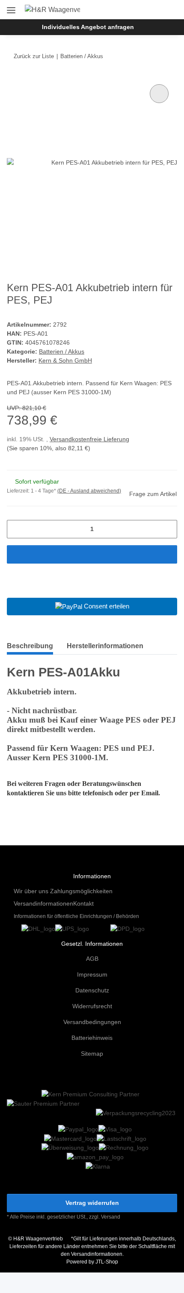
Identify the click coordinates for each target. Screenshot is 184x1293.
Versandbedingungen (92, 1021)
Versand (110, 1217)
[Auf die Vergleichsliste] (159, 93)
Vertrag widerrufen (92, 1202)
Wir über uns (31, 891)
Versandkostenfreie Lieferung (89, 439)
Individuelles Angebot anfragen (88, 27)
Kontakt (83, 903)
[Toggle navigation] (11, 7)
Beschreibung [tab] (30, 645)
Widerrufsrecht (92, 1006)
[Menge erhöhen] (167, 529)
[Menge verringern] (16, 529)
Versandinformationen (43, 903)
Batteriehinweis (92, 1037)
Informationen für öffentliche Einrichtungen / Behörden (76, 916)
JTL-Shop (106, 1262)
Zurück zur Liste (34, 56)
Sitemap (92, 1053)
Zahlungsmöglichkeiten (81, 891)
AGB (92, 958)
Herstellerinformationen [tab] (105, 645)
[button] (143, 9)
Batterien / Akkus (61, 351)
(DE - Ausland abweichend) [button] (89, 491)
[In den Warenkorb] (92, 554)
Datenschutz (92, 990)
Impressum (92, 974)
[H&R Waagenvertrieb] (52, 10)
